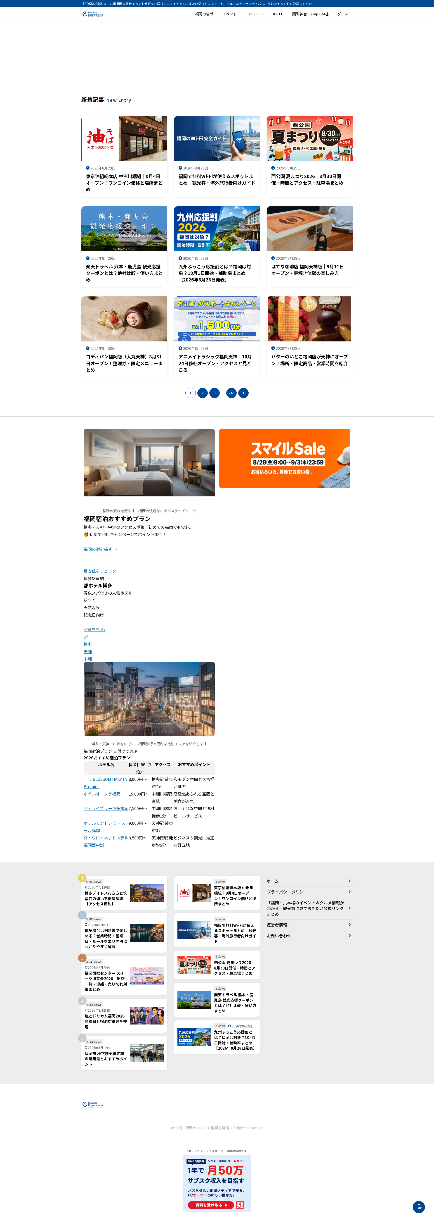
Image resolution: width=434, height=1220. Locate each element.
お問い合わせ (279, 936)
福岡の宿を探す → (100, 549)
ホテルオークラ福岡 (102, 794)
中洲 (88, 659)
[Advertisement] (217, 61)
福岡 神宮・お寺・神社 (310, 14)
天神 (88, 651)
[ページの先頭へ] (419, 1207)
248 (232, 393)
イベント (229, 14)
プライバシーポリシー (287, 892)
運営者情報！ (279, 925)
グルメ (342, 14)
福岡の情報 (204, 14)
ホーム (273, 881)
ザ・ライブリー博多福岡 (106, 808)
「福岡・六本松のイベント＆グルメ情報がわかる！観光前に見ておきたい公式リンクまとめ (305, 908)
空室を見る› (94, 629)
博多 (88, 644)
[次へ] (243, 393)
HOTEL (277, 14)
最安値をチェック (100, 571)
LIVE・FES (254, 14)
